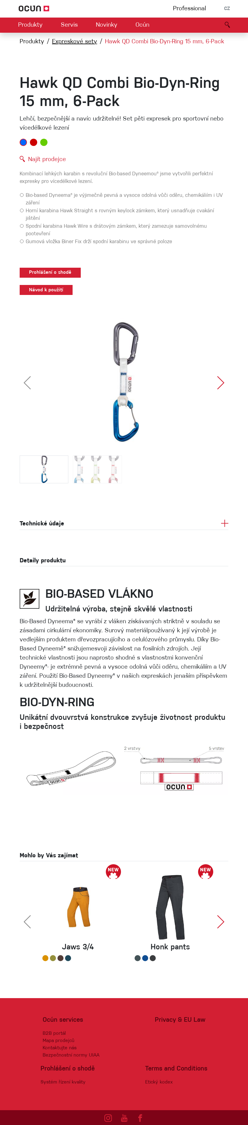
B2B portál (54, 1033)
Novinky (106, 25)
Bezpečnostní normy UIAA (71, 1055)
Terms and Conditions (176, 1069)
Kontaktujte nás (60, 1048)
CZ (227, 8)
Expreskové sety (74, 42)
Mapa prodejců (58, 1040)
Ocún (142, 25)
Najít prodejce (47, 160)
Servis (69, 25)
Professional (189, 9)
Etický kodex (159, 1082)
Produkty (30, 25)
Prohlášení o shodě (50, 272)
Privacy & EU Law (180, 1020)
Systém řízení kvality (63, 1082)
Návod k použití (46, 290)
